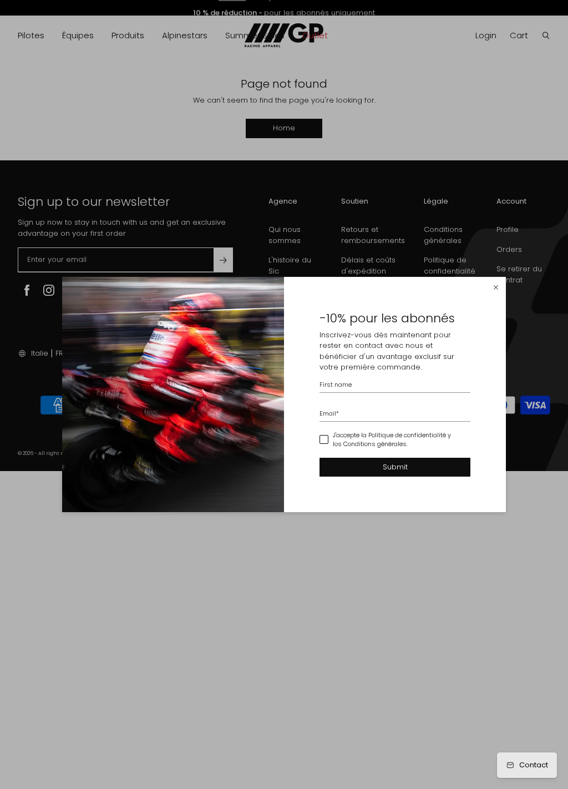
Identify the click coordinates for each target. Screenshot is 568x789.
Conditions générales (375, 443)
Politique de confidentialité (407, 435)
